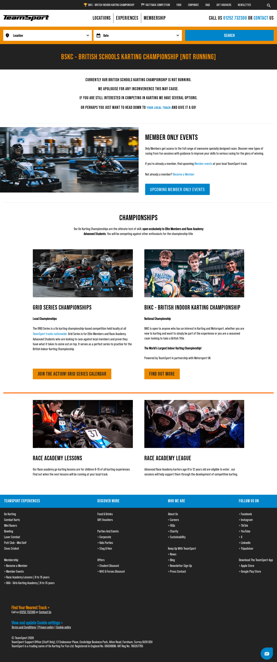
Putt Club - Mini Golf (15, 543)
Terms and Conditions (23, 627)
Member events (203, 164)
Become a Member (183, 174)
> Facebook (245, 514)
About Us (173, 514)
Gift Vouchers (224, 5)
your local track (159, 107)
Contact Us (45, 612)
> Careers (173, 520)
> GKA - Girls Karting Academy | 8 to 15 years (29, 583)
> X (240, 537)
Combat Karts (12, 520)
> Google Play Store (250, 571)
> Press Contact (177, 571)
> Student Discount (108, 566)
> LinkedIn (245, 543)
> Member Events (14, 571)
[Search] (269, 5)
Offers (101, 560)
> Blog (171, 560)
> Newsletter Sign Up (180, 566)
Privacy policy (46, 627)
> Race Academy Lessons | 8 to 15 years (26, 577)
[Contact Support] (267, 653)
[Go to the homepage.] (26, 18)
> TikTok (243, 525)
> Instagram (246, 520)
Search (229, 35)
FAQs (207, 5)
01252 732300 (235, 18)
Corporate (193, 5)
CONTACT (261, 18)
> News (172, 554)
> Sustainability (177, 537)
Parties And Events (108, 531)
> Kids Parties (105, 543)
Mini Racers (10, 525)
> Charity (173, 531)
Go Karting (10, 514)
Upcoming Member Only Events (177, 189)
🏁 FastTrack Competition (155, 5)
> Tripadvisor (246, 548)
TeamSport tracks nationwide (50, 334)
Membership (11, 560)
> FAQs (171, 525)
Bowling (8, 531)
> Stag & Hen (104, 548)
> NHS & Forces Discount (111, 571)
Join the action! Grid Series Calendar (72, 374)
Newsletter (244, 5)
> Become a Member (15, 566)
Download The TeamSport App (256, 560)
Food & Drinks (105, 514)
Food (179, 5)
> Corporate (104, 537)
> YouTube (244, 531)
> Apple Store (246, 566)
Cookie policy (63, 627)
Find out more (162, 374)
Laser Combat (12, 537)
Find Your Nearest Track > (30, 607)
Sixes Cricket (11, 548)
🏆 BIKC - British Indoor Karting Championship (108, 5)
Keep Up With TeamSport (182, 548)
